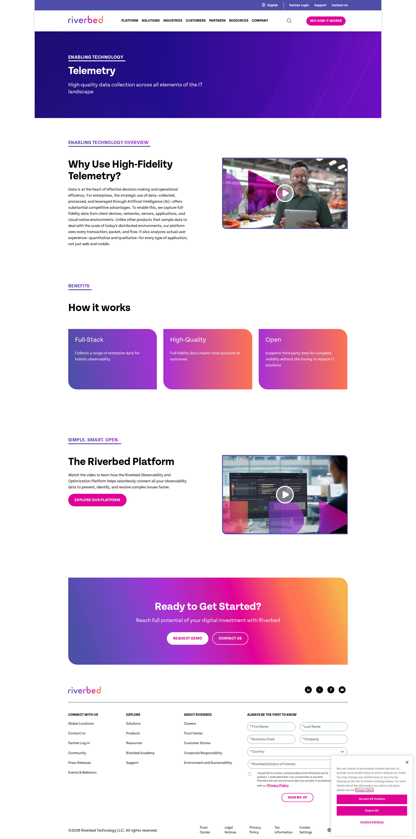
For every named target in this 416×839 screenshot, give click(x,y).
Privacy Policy (278, 785)
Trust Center (193, 733)
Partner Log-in (79, 743)
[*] (271, 721)
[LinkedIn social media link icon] (308, 689)
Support (320, 5)
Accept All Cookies (372, 799)
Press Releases (79, 763)
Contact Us (340, 5)
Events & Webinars (82, 773)
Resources (134, 743)
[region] (372, 796)
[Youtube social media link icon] (342, 689)
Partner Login (299, 5)
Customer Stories (197, 743)
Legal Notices (230, 830)
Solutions (133, 724)
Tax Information (284, 830)
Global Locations (81, 724)
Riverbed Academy (140, 753)
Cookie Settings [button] (305, 830)
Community (77, 753)
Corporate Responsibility (203, 753)
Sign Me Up (297, 798)
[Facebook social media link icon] (330, 689)
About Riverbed (198, 715)
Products (133, 733)
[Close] (407, 762)
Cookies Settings (372, 822)
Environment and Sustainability (208, 763)
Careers (190, 724)
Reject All (372, 810)
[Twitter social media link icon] (319, 689)
